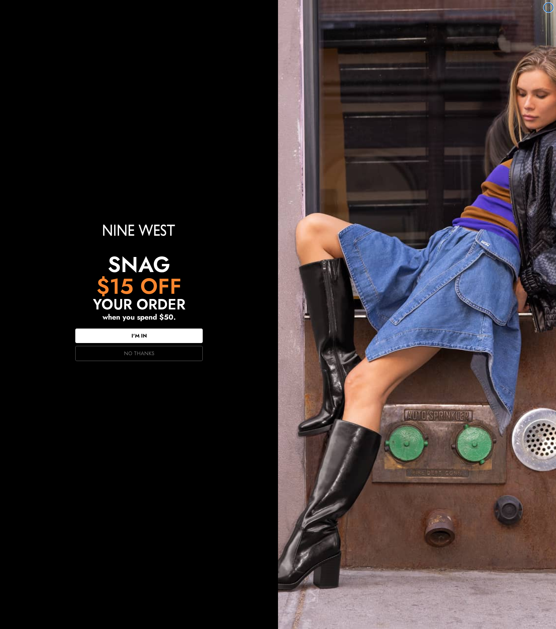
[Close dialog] (548, 7)
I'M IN (139, 336)
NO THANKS (139, 353)
